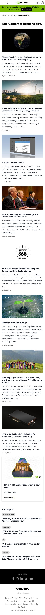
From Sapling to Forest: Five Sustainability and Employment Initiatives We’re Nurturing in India (22, 379)
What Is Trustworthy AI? (13, 162)
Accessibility (30, 601)
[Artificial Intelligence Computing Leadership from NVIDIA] (22, 2)
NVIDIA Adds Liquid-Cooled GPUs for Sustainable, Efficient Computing (19, 435)
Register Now (8, 497)
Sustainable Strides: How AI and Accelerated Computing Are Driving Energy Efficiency (22, 109)
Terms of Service (14, 601)
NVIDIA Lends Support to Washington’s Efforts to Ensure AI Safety (20, 215)
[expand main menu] (3, 2)
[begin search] (6, 2)
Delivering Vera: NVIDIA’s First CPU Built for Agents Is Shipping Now (22, 519)
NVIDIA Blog (6, 15)
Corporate (6, 527)
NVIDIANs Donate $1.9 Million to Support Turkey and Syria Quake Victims (20, 269)
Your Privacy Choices (28, 598)
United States (22, 593)
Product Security (30, 604)
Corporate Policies (13, 604)
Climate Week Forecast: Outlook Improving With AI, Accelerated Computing (21, 58)
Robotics (6, 552)
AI (3, 540)
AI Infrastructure (8, 514)
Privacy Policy (11, 598)
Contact (21, 607)
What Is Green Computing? (14, 323)
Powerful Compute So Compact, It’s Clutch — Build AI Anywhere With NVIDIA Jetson (22, 557)
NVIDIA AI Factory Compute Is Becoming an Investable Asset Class (22, 532)
